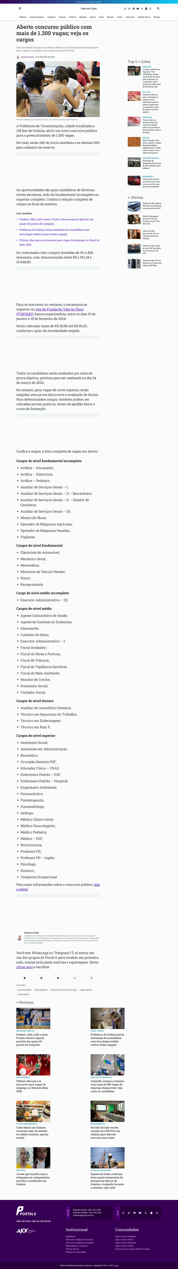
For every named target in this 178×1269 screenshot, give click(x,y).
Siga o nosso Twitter (124, 1246)
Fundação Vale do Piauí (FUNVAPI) (64, 990)
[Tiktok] (129, 8)
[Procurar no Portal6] (158, 8)
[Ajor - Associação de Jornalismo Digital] (26, 1231)
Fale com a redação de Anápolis (80, 1243)
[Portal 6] (89, 8)
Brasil (93, 17)
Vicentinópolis (23, 994)
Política (72, 17)
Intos (116, 1265)
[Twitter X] (142, 8)
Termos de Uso (72, 1249)
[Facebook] (133, 8)
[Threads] (150, 8)
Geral (101, 17)
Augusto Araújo (27, 57)
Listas (119, 17)
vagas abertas (86, 990)
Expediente (70, 1236)
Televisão (130, 17)
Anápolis (51, 17)
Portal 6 (88, 1265)
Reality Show (144, 17)
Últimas (23, 17)
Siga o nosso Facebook (125, 1243)
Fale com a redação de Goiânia (79, 1239)
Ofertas (156, 17)
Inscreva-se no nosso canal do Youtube (132, 1249)
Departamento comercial (76, 1246)
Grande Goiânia (37, 17)
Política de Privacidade (76, 1252)
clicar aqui (24, 967)
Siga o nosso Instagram (125, 1236)
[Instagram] (125, 8)
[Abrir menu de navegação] (19, 8)
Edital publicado (41, 990)
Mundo (110, 17)
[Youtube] (138, 8)
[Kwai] (146, 8)
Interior (62, 17)
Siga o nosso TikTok (124, 1239)
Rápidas (83, 17)
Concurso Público (24, 990)
